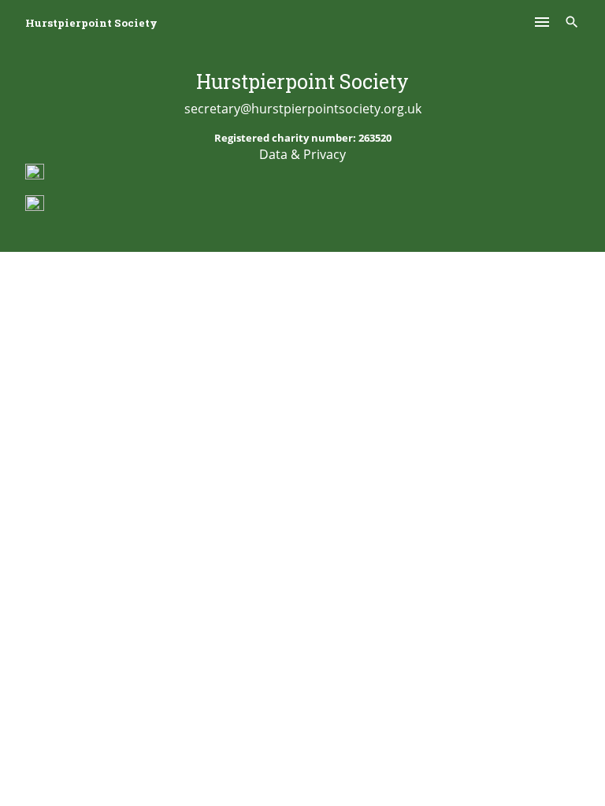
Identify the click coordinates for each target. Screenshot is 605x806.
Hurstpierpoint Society (91, 23)
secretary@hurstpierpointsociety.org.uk (302, 108)
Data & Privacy (302, 154)
